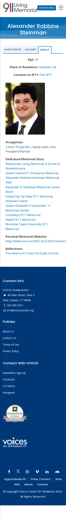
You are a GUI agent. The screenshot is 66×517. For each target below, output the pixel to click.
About (45, 49)
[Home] (20, 8)
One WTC (45, 75)
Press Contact (41, 479)
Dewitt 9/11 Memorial (20, 220)
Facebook (8, 379)
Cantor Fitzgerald (17, 147)
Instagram (9, 392)
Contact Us (9, 338)
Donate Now (46, 7)
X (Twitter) (9, 386)
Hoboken (45, 67)
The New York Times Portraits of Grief (32, 253)
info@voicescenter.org (20, 310)
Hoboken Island (16, 201)
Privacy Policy (11, 351)
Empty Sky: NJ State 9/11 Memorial (29, 196)
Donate (43, 484)
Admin (28, 484)
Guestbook (12, 49)
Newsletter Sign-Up (14, 373)
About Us (8, 331)
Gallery (30, 49)
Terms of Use (11, 344)
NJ (54, 67)
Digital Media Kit (15, 479)
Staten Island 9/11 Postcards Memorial (32, 173)
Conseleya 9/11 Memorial (23, 215)
